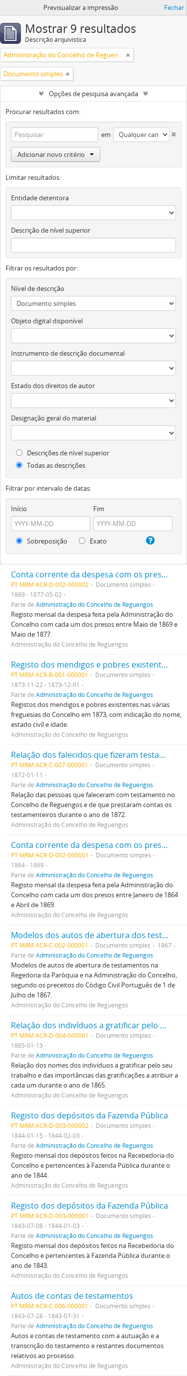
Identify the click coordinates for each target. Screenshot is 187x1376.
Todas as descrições (55, 465)
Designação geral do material (53, 417)
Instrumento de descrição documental (68, 353)
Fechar (174, 7)
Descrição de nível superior (50, 230)
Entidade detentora (40, 197)
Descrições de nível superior (67, 452)
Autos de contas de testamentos (72, 1295)
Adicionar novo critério (51, 154)
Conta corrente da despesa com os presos (91, 574)
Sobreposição (46, 541)
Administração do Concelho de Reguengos (94, 604)
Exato (97, 541)
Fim (98, 508)
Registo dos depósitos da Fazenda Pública (89, 1115)
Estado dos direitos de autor (53, 385)
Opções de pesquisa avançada (93, 93)
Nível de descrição (37, 288)
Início (19, 508)
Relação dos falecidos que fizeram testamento (97, 754)
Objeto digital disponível (47, 320)
